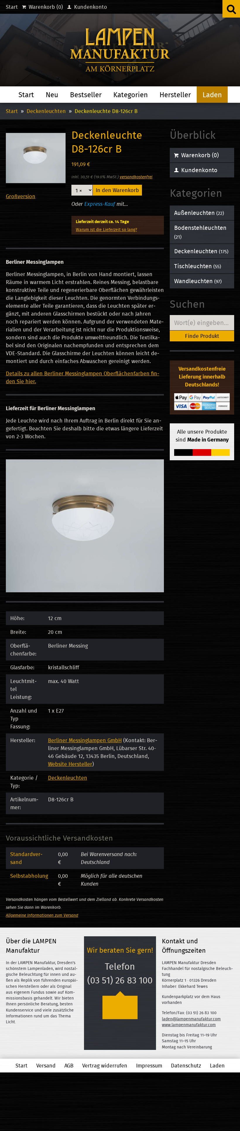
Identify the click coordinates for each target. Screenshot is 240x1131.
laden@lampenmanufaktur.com (191, 1019)
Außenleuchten (199, 212)
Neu (52, 94)
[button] (231, 9)
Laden (212, 94)
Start (12, 7)
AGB (68, 1066)
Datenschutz (186, 1066)
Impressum (149, 1066)
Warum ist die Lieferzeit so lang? (106, 229)
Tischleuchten (197, 266)
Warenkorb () (45, 7)
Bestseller (86, 94)
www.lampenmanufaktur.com (189, 1025)
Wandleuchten (198, 281)
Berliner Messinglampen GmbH (85, 740)
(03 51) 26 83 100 (119, 980)
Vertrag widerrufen (104, 1066)
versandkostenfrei (136, 177)
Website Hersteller (70, 764)
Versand (46, 1066)
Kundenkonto (90, 7)
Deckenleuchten (46, 111)
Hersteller (175, 94)
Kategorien (130, 94)
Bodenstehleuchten (200, 231)
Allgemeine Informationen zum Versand (42, 915)
